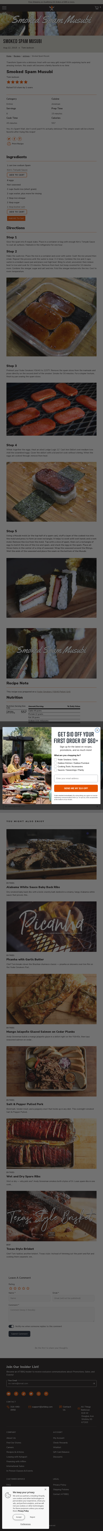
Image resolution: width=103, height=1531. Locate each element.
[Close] (46, 1489)
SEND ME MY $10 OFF (76, 788)
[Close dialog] (97, 730)
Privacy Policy (23, 1511)
